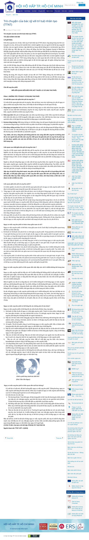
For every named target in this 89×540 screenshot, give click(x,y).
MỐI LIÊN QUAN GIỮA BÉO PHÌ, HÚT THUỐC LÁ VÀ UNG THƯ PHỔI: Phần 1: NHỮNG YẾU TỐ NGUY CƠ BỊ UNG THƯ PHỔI (77, 28)
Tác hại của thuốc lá (77, 403)
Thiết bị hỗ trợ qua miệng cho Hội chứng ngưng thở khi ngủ (78, 374)
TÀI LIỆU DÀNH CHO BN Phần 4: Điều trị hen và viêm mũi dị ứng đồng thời (77, 89)
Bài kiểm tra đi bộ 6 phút (74, 115)
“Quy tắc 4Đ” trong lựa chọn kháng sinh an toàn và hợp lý (77, 318)
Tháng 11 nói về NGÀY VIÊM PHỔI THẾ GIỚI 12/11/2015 (78, 408)
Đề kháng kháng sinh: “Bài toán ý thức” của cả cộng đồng (78, 311)
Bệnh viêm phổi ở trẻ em (74, 470)
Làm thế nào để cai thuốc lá (75, 399)
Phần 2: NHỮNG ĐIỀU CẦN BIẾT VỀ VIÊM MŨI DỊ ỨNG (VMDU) (77, 128)
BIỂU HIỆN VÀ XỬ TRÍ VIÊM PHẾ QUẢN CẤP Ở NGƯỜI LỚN (78, 221)
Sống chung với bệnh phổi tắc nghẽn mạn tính (76, 348)
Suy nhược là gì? (72, 194)
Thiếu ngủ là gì (76, 260)
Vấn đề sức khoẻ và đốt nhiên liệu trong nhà (77, 273)
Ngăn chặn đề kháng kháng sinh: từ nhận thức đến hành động (77, 332)
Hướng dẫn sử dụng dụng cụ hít (77, 497)
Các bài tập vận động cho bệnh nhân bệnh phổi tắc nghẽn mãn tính (75, 436)
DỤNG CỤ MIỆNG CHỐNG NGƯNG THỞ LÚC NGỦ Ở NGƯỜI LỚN (77, 285)
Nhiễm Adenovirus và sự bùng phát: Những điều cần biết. (78, 255)
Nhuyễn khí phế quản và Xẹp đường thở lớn (78, 67)
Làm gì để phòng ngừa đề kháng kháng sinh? (78, 325)
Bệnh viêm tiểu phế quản (74, 473)
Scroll (84, 535)
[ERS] (67, 526)
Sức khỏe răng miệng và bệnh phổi (78, 56)
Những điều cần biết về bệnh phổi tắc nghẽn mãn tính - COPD (77, 416)
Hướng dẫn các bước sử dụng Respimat (77, 514)
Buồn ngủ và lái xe (77, 232)
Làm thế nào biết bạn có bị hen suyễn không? (75, 423)
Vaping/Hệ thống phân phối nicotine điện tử (77, 363)
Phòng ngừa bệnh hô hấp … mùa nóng (77, 395)
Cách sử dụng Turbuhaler (76, 502)
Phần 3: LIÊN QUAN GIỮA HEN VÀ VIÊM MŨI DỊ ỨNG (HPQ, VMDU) (75, 120)
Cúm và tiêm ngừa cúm (74, 358)
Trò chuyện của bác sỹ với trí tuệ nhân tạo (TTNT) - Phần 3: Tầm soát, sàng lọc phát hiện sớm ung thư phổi (75, 199)
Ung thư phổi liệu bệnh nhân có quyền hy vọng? (75, 338)
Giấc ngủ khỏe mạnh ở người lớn (77, 380)
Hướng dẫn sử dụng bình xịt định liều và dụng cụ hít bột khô (77, 508)
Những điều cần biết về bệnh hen (77, 481)
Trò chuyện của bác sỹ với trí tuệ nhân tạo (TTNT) (30, 22)
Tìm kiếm (81, 5)
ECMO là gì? (75, 369)
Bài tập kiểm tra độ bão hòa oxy (77, 189)
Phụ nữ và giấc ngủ (77, 305)
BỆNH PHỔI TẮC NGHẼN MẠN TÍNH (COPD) (77, 266)
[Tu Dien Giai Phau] (53, 526)
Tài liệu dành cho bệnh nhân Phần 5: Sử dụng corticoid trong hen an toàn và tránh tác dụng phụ (77, 80)
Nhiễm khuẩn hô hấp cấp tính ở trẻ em (77, 487)
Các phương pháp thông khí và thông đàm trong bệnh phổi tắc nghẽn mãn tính (75, 429)
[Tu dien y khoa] (43, 526)
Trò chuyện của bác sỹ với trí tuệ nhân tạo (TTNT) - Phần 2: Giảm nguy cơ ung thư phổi (76, 207)
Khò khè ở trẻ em (72, 477)
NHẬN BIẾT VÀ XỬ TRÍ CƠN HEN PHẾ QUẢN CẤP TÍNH (75, 244)
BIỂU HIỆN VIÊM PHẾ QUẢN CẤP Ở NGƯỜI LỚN (78, 237)
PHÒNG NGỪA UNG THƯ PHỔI (77, 301)
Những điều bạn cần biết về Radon (77, 227)
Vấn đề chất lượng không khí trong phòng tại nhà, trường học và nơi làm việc (78, 293)
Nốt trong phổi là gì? (77, 385)
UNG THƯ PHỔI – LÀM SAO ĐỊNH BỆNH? (77, 177)
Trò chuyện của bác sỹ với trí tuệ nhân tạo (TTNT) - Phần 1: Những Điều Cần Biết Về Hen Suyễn (78, 138)
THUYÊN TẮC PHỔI (77, 278)
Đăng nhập (80, 2)
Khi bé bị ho (71, 466)
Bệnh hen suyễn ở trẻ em (75, 458)
